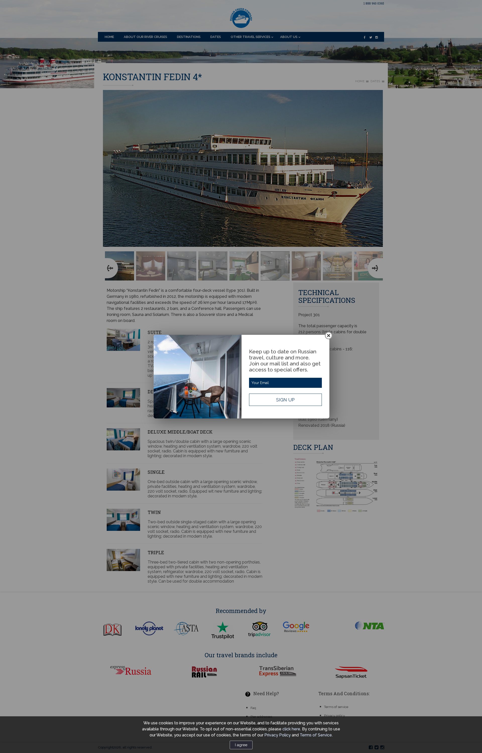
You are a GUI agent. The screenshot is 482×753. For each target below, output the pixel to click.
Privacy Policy (277, 735)
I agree (241, 745)
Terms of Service (316, 735)
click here (291, 729)
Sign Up (285, 399)
